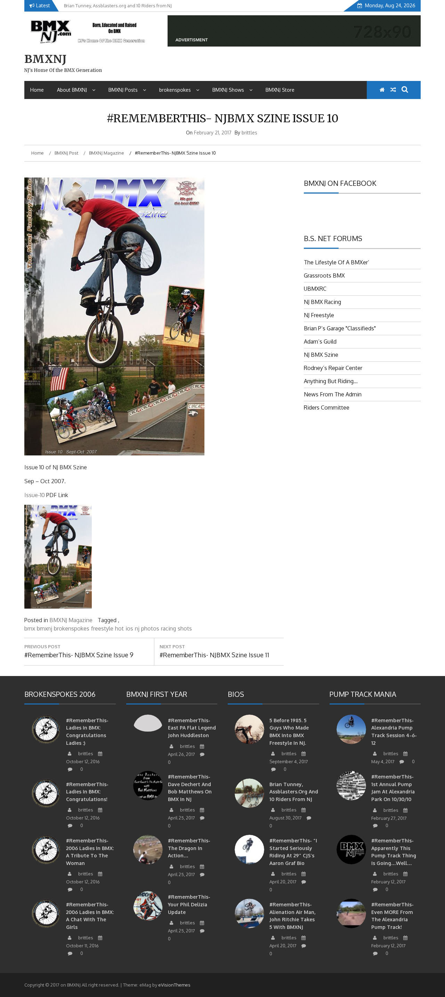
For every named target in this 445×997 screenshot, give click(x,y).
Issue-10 (34, 495)
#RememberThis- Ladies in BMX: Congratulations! (87, 791)
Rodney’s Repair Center (333, 367)
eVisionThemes (174, 985)
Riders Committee (326, 407)
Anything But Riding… (331, 381)
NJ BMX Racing (322, 301)
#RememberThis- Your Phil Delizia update (189, 904)
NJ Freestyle (319, 315)
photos (150, 628)
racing (168, 628)
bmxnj (44, 628)
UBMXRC (315, 288)
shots (185, 628)
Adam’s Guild (320, 341)
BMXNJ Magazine (70, 620)
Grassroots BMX (324, 275)
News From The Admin (333, 394)
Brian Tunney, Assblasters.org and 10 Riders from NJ (293, 791)
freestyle (102, 628)
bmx (29, 628)
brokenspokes (175, 90)
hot (119, 628)
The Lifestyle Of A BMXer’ (336, 262)
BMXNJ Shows (228, 90)
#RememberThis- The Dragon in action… (189, 848)
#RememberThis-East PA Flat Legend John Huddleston (192, 727)
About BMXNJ (72, 90)
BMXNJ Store (280, 90)
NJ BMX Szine (321, 354)
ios (129, 628)
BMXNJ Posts (123, 90)
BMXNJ (45, 59)
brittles (249, 132)
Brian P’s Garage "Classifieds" (340, 328)
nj (137, 628)
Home (37, 90)
